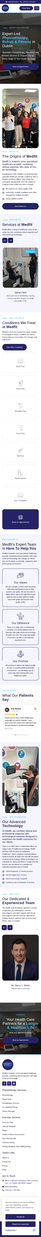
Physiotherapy (7, 1095)
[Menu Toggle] (36, 8)
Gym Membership (9, 1138)
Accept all (20, 1216)
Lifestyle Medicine (9, 1126)
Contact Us (6, 1162)
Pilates (4, 1130)
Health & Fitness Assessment (13, 1134)
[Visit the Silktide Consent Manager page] (34, 1230)
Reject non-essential (20, 1224)
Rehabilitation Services (10, 1103)
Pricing (4, 1166)
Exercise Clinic (7, 1122)
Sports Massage (8, 1111)
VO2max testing (8, 1142)
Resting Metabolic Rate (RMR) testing (16, 1146)
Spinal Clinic (6, 1099)
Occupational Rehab (9, 1107)
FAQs (4, 1170)
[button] (4, 240)
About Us (5, 1158)
